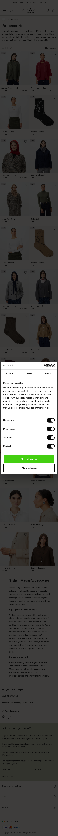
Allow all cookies (29, 459)
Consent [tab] (10, 373)
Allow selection (29, 468)
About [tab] (47, 373)
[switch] (51, 429)
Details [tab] (29, 373)
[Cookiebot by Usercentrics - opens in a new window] (42, 365)
